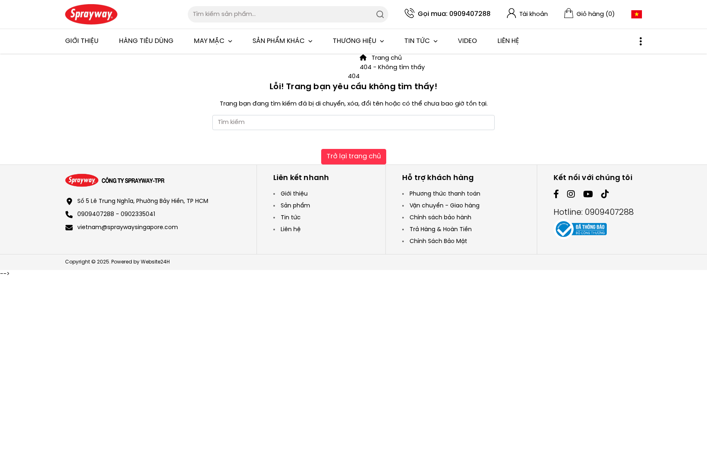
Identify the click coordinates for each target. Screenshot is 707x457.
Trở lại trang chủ (353, 156)
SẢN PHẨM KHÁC (279, 41)
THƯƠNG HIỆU (355, 41)
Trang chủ (386, 58)
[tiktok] (605, 195)
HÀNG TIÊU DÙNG (146, 41)
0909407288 (470, 14)
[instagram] (571, 195)
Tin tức (418, 41)
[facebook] (556, 195)
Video (467, 41)
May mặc (210, 41)
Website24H (155, 262)
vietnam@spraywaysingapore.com (127, 228)
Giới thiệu (82, 41)
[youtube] (588, 195)
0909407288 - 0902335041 (116, 215)
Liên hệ (508, 41)
